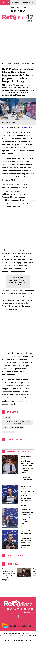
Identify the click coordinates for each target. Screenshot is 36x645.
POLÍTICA (5, 127)
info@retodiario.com (18, 642)
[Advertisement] (18, 43)
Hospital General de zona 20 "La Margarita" (18, 422)
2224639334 (25, 638)
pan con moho (8, 432)
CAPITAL (16, 63)
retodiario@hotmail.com (23, 640)
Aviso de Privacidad (10, 616)
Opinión (22, 616)
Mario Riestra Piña (16, 428)
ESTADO (8, 63)
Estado (30, 616)
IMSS (5, 428)
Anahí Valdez (28, 127)
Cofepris (7, 417)
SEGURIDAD (25, 63)
